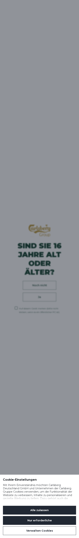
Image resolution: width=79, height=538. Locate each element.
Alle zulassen (39, 510)
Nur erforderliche (39, 520)
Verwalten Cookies (39, 530)
